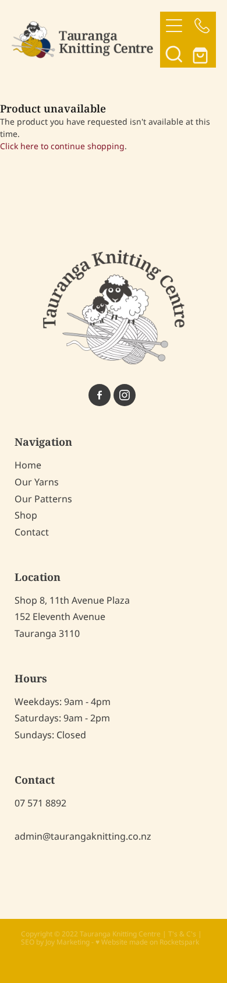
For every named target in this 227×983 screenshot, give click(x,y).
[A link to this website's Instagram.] (125, 395)
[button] (174, 54)
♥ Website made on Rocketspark (147, 942)
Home (28, 465)
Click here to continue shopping (62, 146)
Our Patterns (43, 499)
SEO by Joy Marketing (55, 942)
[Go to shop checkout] (202, 54)
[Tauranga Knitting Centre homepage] (86, 39)
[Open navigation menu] (174, 26)
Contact (32, 532)
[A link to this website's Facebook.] (99, 395)
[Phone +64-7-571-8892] (202, 26)
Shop (26, 515)
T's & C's (182, 934)
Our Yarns (37, 482)
